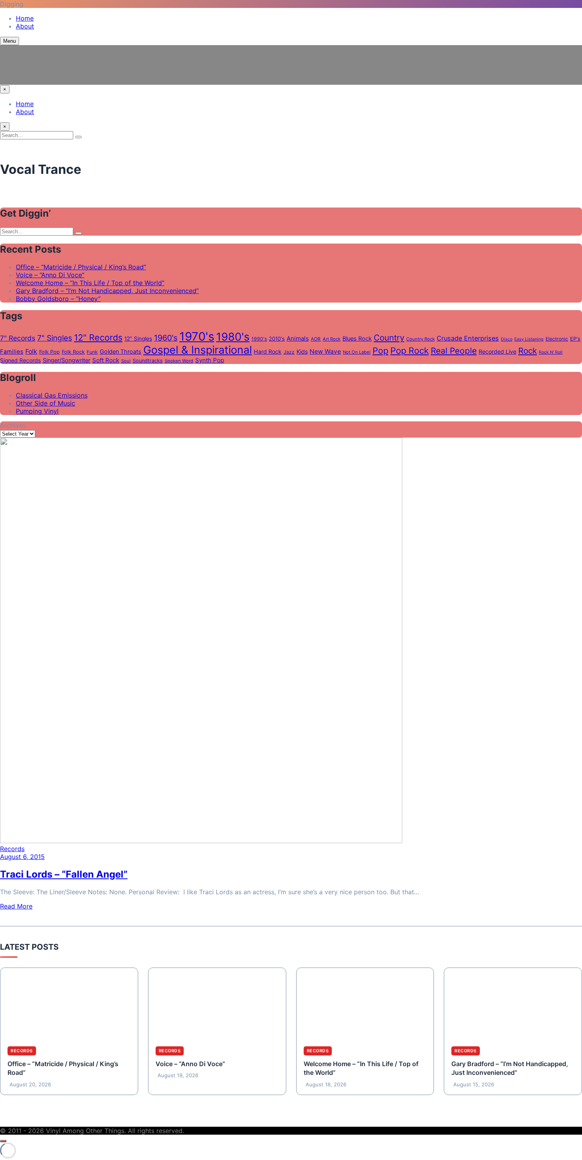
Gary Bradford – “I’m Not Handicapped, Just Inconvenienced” (107, 291)
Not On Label (357, 352)
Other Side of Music (45, 403)
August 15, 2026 (473, 1084)
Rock (527, 351)
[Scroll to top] (3, 1141)
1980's (232, 336)
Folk (31, 351)
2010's (277, 338)
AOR (316, 339)
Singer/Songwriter (66, 360)
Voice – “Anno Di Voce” (50, 275)
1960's (165, 338)
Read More (16, 906)
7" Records (17, 338)
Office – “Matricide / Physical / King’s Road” (81, 267)
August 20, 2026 (30, 1084)
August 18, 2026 (326, 1084)
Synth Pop (209, 360)
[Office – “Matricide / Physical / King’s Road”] (69, 1003)
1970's (196, 336)
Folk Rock (73, 352)
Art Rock (331, 339)
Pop (380, 350)
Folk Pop (49, 352)
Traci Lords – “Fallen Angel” (63, 874)
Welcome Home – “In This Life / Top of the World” (90, 283)
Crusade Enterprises (468, 338)
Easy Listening (529, 339)
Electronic (557, 339)
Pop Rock (409, 350)
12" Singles (138, 338)
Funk (92, 352)
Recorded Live (497, 351)
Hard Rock (267, 351)
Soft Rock (105, 360)
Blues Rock (357, 338)
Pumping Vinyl (37, 411)
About (25, 26)
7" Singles (54, 338)
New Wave (325, 351)
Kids (302, 351)
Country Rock (420, 339)
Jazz (289, 352)
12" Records (98, 337)
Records (12, 849)
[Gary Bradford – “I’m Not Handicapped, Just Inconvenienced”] (513, 1003)
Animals (298, 338)
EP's (575, 339)
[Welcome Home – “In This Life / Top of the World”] (365, 1003)
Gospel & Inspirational (197, 349)
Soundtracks (148, 361)
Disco (506, 339)
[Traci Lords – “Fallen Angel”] (201, 841)
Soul (126, 361)
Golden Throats (120, 351)
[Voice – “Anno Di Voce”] (217, 1003)
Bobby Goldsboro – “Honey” (58, 299)
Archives (13, 425)
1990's (259, 339)
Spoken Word (179, 361)
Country (389, 338)
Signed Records (20, 360)
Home (25, 18)
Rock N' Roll (551, 352)
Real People (454, 351)
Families (11, 351)
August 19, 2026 (178, 1075)
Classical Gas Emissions (51, 395)
